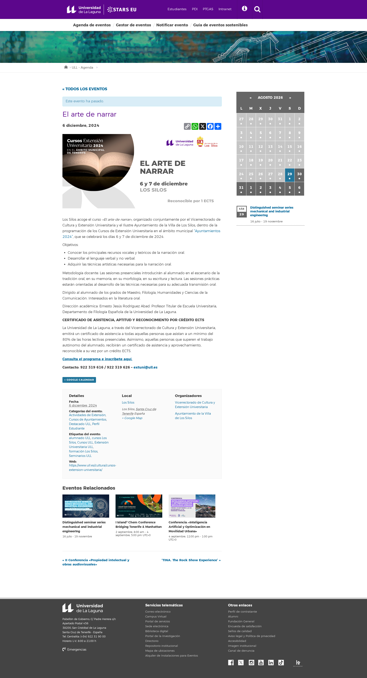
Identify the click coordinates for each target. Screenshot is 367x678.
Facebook (232, 661)
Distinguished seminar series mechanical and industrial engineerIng (84, 526)
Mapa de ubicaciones (160, 651)
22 (289, 160)
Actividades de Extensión (87, 415)
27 (241, 119)
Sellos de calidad (240, 631)
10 (241, 146)
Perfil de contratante (242, 611)
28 (251, 119)
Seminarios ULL (80, 456)
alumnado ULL (79, 438)
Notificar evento (172, 25)
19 (260, 160)
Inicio (65, 67)
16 (299, 146)
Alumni (233, 616)
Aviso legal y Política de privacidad (251, 636)
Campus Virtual (156, 616)
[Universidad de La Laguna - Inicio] (85, 9)
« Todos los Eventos (84, 89)
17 (241, 160)
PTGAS (208, 9)
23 (299, 160)
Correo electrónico (158, 611)
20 (270, 160)
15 (289, 146)
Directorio (151, 641)
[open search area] (257, 9)
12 (260, 146)
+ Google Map (132, 418)
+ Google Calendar (79, 379)
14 (280, 146)
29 (260, 119)
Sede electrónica (156, 626)
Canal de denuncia (241, 651)
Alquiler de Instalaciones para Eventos (171, 655)
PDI (195, 9)
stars (94, 664)
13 (270, 146)
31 (280, 119)
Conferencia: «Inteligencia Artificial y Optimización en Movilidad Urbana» (189, 526)
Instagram (252, 661)
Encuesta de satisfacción (245, 626)
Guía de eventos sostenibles (220, 25)
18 (251, 160)
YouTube (262, 661)
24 (241, 174)
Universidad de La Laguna (82, 608)
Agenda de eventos (92, 25)
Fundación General (241, 621)
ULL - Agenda (82, 68)
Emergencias (76, 649)
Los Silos (128, 402)
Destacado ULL (80, 424)
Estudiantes (177, 9)
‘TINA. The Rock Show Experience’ (191, 560)
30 (270, 119)
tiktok (282, 661)
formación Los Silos (83, 451)
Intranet (225, 9)
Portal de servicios (157, 621)
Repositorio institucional (161, 646)
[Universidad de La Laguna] (123, 9)
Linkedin (272, 661)
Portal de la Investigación (162, 636)
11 (251, 146)
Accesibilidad (237, 641)
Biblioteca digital (156, 631)
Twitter (242, 661)
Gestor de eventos (133, 25)
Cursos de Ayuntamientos (87, 419)
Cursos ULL (85, 442)
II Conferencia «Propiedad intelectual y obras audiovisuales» (95, 562)
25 (251, 174)
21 (280, 160)
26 (260, 174)
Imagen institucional (242, 646)
